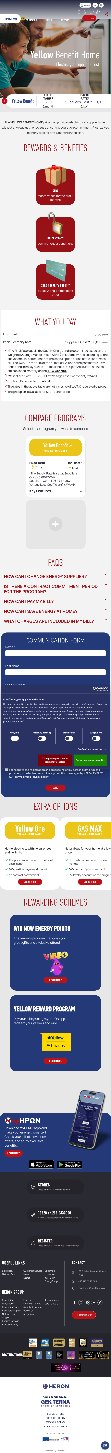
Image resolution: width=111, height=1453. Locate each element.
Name (9, 647)
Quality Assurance (33, 1307)
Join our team (52, 1300)
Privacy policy (40, 776)
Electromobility (10, 1324)
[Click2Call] (91, 11)
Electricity (7, 1270)
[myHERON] (97, 11)
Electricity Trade (10, 1307)
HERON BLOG (84, 1315)
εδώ (22, 721)
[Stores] (79, 11)
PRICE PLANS (31, 20)
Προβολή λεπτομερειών (90, 749)
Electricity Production (8, 1301)
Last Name (12, 666)
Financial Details (32, 1303)
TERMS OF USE (55, 1413)
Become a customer (50, 1272)
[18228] (85, 11)
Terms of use (23, 776)
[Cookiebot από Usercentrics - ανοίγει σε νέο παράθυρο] (95, 689)
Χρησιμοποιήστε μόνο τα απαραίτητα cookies (55, 760)
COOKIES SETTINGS (55, 1426)
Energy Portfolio (10, 1321)
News (26, 1274)
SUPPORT (65, 20)
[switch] (42, 738)
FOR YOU (48, 20)
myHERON (50, 1277)
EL (95, 5)
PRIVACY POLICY (55, 1422)
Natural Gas (8, 1274)
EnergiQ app (51, 1281)
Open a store (51, 1303)
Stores (26, 1277)
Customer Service (32, 1270)
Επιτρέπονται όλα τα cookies (90, 760)
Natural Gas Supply (8, 1315)
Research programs (28, 1312)
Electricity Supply (11, 1310)
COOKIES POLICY (55, 1417)
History (27, 1300)
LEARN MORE (30, 882)
